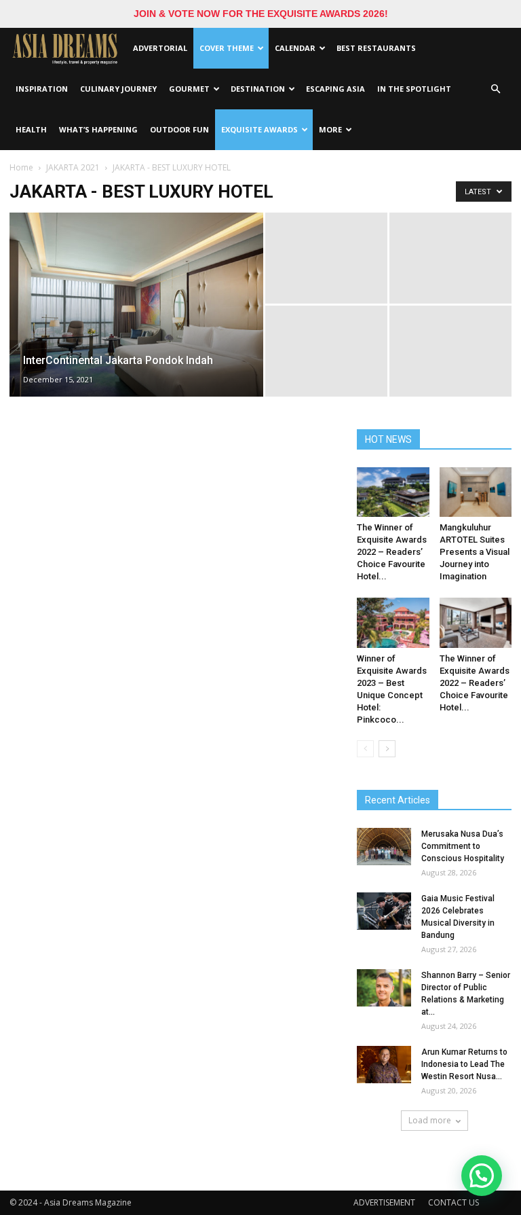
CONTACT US (453, 1202)
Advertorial (160, 48)
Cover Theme (226, 48)
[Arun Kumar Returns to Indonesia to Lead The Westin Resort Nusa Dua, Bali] (384, 1064)
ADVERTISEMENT (384, 1202)
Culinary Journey (118, 89)
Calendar (295, 48)
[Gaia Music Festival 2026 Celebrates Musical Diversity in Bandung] (384, 911)
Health (31, 129)
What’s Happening (98, 129)
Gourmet (189, 89)
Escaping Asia (335, 89)
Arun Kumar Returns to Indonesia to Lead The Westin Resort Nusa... (464, 1064)
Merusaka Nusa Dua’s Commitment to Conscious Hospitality (462, 846)
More (330, 129)
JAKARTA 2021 (73, 167)
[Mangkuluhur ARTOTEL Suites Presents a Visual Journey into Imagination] (476, 492)
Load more (429, 1120)
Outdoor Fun (179, 129)
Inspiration (42, 89)
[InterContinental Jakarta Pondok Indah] (136, 323)
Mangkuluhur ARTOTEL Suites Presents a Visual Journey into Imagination (474, 551)
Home (21, 167)
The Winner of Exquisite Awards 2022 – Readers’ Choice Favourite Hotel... (392, 551)
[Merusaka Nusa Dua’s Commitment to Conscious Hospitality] (384, 846)
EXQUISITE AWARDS (259, 129)
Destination (258, 89)
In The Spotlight (414, 89)
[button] (495, 89)
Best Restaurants (376, 48)
